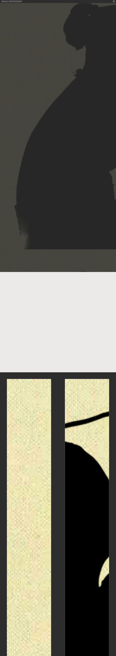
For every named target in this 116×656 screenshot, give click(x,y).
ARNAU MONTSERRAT (11, 1)
